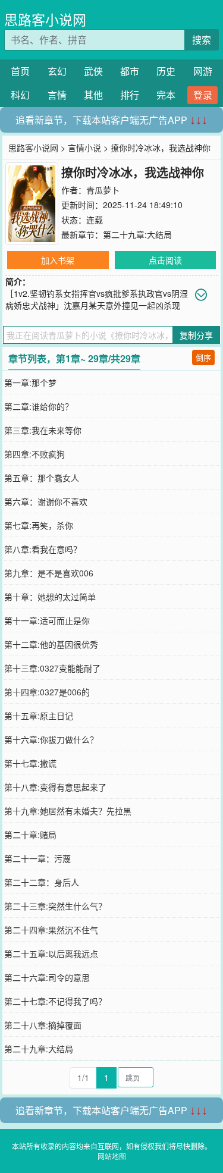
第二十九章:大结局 (137, 234)
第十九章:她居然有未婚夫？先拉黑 (67, 811)
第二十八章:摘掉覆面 (42, 1025)
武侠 (93, 71)
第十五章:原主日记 (38, 716)
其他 (93, 95)
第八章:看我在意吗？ (42, 549)
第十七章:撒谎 (30, 763)
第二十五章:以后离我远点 (51, 953)
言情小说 (84, 147)
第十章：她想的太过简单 (50, 597)
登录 (202, 95)
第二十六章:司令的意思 (47, 977)
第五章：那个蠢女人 (41, 478)
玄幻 (57, 71)
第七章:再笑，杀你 (38, 525)
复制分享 (196, 335)
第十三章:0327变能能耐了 (52, 668)
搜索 (201, 39)
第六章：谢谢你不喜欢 (45, 501)
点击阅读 (165, 260)
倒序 (203, 357)
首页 (20, 71)
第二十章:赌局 (30, 834)
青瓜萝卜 (103, 190)
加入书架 (57, 260)
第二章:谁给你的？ (38, 406)
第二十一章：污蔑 (37, 858)
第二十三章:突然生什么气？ (55, 906)
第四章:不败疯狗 (34, 454)
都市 (129, 71)
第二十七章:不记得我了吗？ (55, 1001)
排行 (129, 95)
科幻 (20, 95)
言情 (57, 95)
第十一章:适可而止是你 (47, 620)
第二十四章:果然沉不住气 (51, 930)
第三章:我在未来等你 (42, 430)
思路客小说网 (45, 19)
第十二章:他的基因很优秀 (51, 644)
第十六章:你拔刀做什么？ (51, 739)
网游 (202, 71)
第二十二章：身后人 (41, 882)
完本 (165, 95)
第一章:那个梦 (30, 382)
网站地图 (112, 1156)
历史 (165, 71)
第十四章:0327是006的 (47, 692)
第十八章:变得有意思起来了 (55, 787)
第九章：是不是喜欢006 (48, 573)
